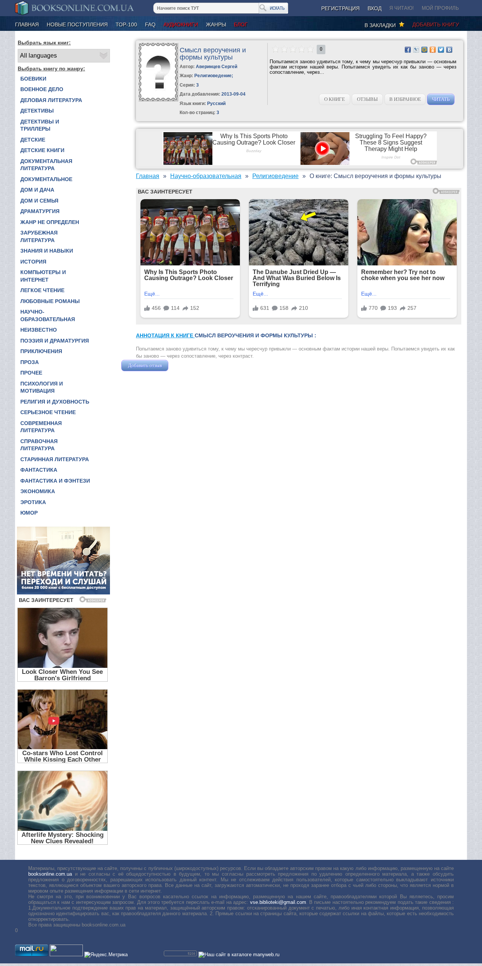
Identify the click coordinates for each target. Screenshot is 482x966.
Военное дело (41, 89)
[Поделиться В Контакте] (449, 50)
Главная (27, 24)
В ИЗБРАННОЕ (405, 99)
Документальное (46, 179)
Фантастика (38, 470)
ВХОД (374, 8)
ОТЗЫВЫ (367, 99)
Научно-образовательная (47, 315)
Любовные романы (50, 301)
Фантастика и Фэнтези (55, 481)
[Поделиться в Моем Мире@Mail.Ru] (424, 50)
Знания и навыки (46, 251)
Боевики (33, 79)
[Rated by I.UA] (66, 954)
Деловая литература (51, 100)
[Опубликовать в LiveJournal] (416, 50)
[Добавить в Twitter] (441, 50)
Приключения (41, 351)
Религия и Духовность (54, 402)
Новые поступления (77, 24)
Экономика (37, 491)
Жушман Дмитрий (190, 365)
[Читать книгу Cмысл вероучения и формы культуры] (158, 99)
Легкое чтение (42, 290)
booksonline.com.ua (50, 874)
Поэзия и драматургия (54, 341)
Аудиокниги (180, 24)
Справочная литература (39, 445)
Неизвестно (38, 330)
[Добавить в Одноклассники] (433, 50)
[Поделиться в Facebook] (408, 50)
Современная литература (41, 427)
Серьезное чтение (48, 412)
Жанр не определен (49, 222)
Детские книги (42, 150)
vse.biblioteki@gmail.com (278, 902)
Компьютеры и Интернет (43, 276)
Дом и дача (37, 190)
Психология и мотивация (41, 387)
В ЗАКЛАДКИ (382, 25)
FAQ (150, 24)
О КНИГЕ (334, 99)
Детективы (37, 111)
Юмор (29, 513)
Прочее (31, 373)
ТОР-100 (126, 24)
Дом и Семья (39, 201)
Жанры (216, 24)
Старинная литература (54, 459)
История (33, 262)
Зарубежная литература (39, 236)
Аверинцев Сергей (216, 66)
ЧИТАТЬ (441, 99)
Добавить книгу (435, 24)
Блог (241, 24)
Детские (32, 140)
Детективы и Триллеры (39, 125)
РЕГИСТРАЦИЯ (340, 8)
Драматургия (39, 211)
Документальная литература (46, 165)
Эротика (33, 502)
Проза (29, 362)
